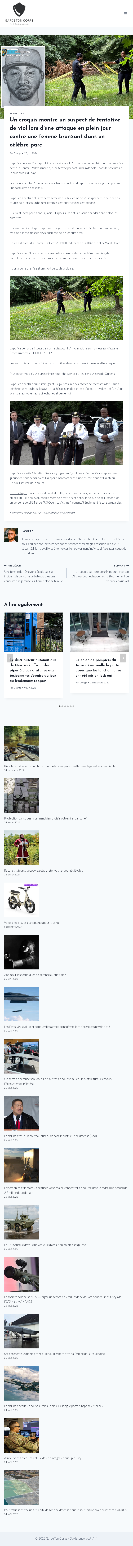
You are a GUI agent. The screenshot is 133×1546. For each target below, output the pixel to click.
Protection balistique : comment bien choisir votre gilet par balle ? (45, 818)
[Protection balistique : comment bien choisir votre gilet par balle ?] (66, 795)
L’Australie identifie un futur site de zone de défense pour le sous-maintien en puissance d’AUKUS (65, 1510)
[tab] (59, 706)
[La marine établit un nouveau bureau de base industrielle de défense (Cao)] (66, 1113)
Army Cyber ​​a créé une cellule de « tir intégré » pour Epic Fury (42, 1458)
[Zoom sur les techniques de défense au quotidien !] (66, 952)
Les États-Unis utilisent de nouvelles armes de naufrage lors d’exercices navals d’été (57, 1027)
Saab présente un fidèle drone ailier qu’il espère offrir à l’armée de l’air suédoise (54, 1354)
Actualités (17, 113)
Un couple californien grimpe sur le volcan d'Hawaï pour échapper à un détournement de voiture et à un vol (100, 573)
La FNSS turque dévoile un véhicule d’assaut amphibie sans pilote (45, 1245)
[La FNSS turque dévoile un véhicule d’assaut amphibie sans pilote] (66, 1222)
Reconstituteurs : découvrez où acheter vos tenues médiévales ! (44, 870)
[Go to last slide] (10, 658)
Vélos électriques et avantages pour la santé (32, 922)
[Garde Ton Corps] (19, 13)
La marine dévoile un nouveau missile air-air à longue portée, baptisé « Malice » (53, 1406)
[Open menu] (125, 13)
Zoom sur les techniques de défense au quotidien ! (35, 975)
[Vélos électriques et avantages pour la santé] (66, 900)
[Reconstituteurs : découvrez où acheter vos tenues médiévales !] (66, 847)
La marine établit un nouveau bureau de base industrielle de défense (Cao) (50, 1136)
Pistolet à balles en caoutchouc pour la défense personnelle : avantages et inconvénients (60, 766)
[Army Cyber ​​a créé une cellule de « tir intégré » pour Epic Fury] (66, 1435)
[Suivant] (123, 658)
